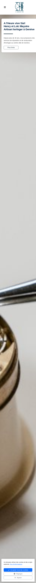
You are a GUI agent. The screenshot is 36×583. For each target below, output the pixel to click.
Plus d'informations (16, 564)
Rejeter (19, 578)
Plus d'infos (11, 47)
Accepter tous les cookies (19, 570)
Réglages (19, 574)
